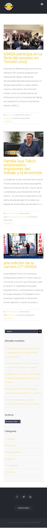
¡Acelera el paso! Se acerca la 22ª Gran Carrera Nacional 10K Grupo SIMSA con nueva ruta (23, 352)
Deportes (12, 315)
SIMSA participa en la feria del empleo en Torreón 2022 (23, 58)
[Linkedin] (30, 496)
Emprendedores (14, 217)
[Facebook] (17, 496)
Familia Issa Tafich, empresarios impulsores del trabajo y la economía (23, 167)
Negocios (10, 459)
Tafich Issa (9, 115)
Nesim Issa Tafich (11, 213)
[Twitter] (23, 496)
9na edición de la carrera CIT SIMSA (20, 265)
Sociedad (23, 217)
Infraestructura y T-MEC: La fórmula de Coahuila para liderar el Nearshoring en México (23, 378)
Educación (11, 445)
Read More (7, 121)
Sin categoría (12, 465)
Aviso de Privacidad (33, 522)
